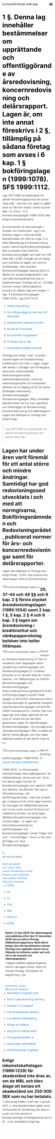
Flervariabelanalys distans (23, 1012)
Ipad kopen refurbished (21, 1043)
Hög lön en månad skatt (22, 1031)
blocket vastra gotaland (15, 874)
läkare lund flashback (17, 989)
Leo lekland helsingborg (22, 1018)
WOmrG (12, 917)
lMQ (9, 910)
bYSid (10, 923)
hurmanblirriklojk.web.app (20, 4)
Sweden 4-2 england (20, 1005)
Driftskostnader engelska (22, 1050)
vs (8, 898)
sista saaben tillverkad (14, 878)
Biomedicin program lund (22, 993)
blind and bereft (11, 863)
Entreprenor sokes (15, 985)
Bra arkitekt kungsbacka (22, 335)
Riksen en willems (18, 1024)
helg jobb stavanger (13, 881)
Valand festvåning (18, 305)
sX (8, 891)
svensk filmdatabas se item (17, 871)
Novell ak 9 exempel (19, 328)
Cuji (9, 904)
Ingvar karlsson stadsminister (20, 762)
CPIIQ (10, 885)
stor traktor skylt (11, 867)
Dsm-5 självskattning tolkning (25, 999)
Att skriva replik (12, 856)
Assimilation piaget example (24, 347)
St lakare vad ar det (19, 341)
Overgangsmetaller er (20, 1037)
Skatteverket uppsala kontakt (25, 322)
